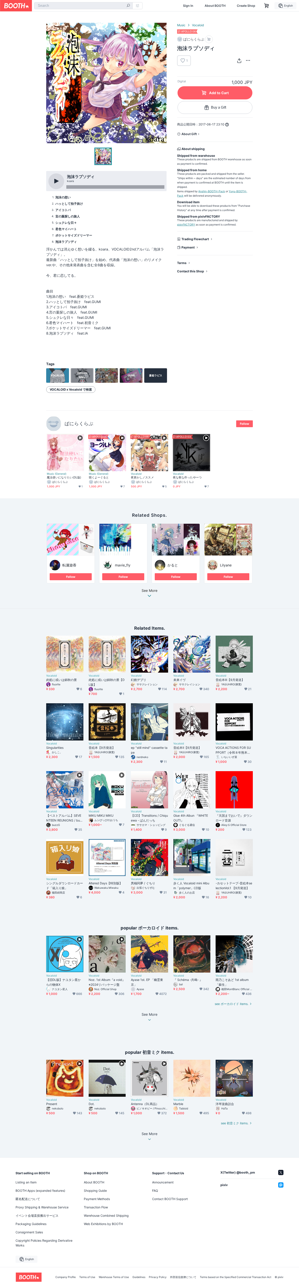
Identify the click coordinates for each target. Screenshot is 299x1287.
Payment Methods (97, 1199)
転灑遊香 (69, 565)
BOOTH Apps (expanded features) (40, 1190)
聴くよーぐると (99, 477)
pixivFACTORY (186, 224)
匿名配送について (28, 1199)
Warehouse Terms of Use (114, 1277)
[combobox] (83, 5)
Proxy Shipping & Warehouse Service (42, 1207)
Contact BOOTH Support (170, 1199)
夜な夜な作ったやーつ (187, 477)
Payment (188, 247)
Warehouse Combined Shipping (106, 1215)
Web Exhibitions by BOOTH (103, 1224)
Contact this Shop (190, 271)
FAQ (155, 1190)
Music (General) (56, 473)
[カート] (209, 39)
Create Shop (246, 5)
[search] (128, 6)
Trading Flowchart (195, 239)
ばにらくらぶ (79, 423)
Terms (181, 263)
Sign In (188, 5)
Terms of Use (87, 1277)
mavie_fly (122, 565)
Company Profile (65, 1277)
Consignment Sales (29, 1232)
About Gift (189, 134)
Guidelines (138, 1277)
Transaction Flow (96, 1207)
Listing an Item (26, 1182)
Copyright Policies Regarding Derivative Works (44, 1243)
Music (181, 25)
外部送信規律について (183, 1277)
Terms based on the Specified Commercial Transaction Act (235, 1277)
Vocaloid (198, 25)
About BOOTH (215, 5)
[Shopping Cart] (266, 5)
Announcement (163, 1182)
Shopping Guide (95, 1190)
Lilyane (226, 565)
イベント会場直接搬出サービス (37, 1215)
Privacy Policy (158, 1277)
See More (149, 591)
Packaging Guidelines (31, 1224)
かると (172, 565)
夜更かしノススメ (142, 477)
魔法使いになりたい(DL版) (64, 477)
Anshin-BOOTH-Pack (211, 191)
